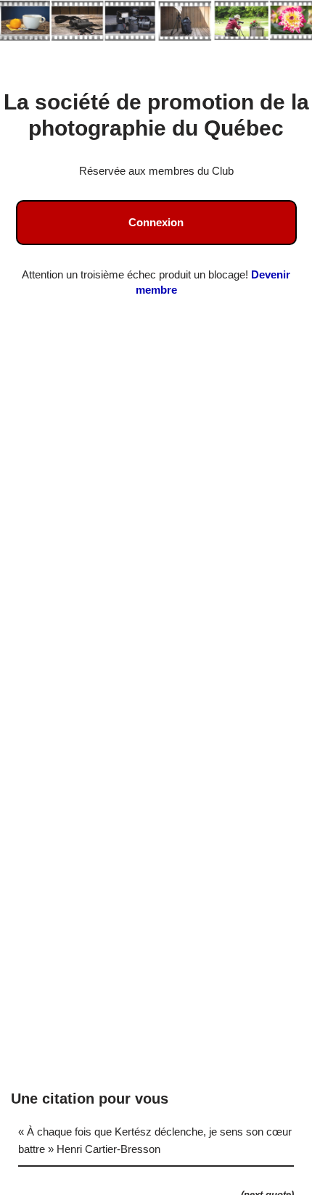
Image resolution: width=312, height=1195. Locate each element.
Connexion (156, 222)
